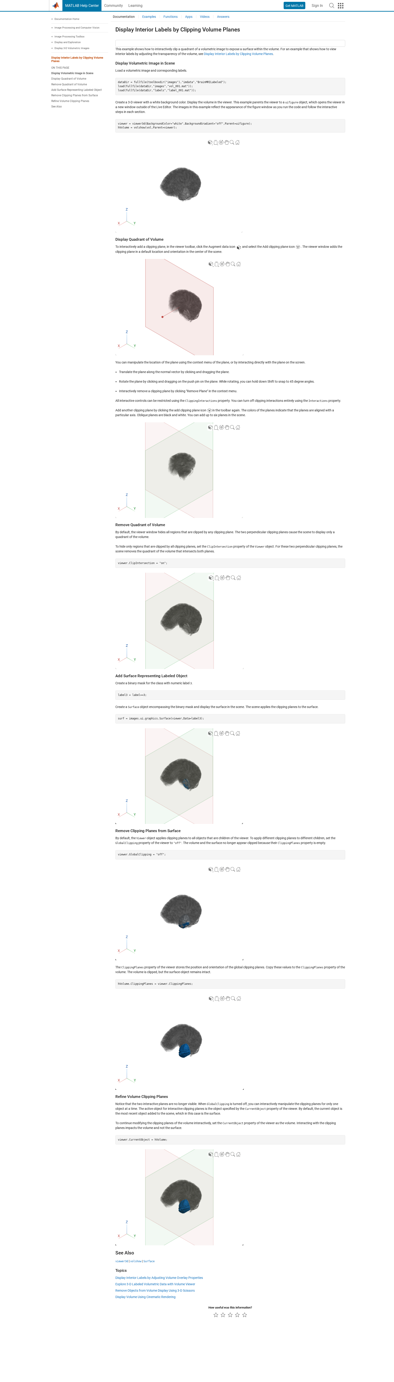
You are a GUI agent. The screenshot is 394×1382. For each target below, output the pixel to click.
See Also (56, 106)
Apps (188, 16)
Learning (135, 5)
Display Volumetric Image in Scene (72, 73)
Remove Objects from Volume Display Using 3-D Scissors (155, 1290)
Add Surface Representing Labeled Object (76, 89)
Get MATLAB (294, 6)
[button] (331, 5)
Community (113, 5)
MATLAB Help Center (82, 5)
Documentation (124, 16)
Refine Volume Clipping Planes (70, 101)
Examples (149, 16)
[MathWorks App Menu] (340, 5)
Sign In (317, 5)
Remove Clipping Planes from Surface (74, 95)
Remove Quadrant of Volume (69, 84)
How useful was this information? (230, 1307)
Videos (205, 16)
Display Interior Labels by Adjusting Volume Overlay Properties (159, 1278)
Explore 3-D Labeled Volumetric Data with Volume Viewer (155, 1284)
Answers (223, 16)
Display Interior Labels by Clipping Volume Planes (77, 59)
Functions (170, 16)
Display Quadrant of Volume (68, 79)
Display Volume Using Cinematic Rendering (145, 1297)
